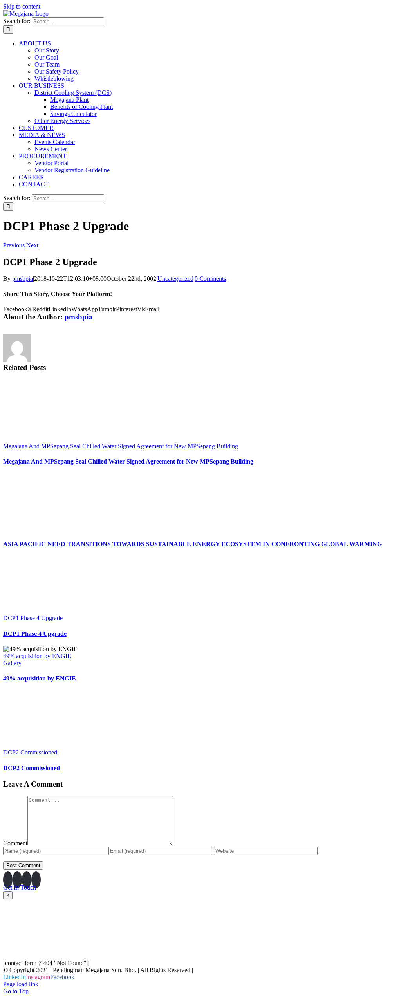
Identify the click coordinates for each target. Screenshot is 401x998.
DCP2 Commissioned (30, 752)
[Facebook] (17, 879)
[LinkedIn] (8, 879)
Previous (14, 245)
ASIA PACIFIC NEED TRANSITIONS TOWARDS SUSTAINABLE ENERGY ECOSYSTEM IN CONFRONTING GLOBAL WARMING (192, 544)
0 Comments (210, 278)
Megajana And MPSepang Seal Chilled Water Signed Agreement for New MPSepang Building (120, 446)
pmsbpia (22, 278)
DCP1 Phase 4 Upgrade (33, 618)
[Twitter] (36, 879)
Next (32, 245)
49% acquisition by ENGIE (37, 656)
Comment (15, 843)
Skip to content (21, 6)
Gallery (12, 663)
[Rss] (26, 879)
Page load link (20, 984)
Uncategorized (175, 278)
